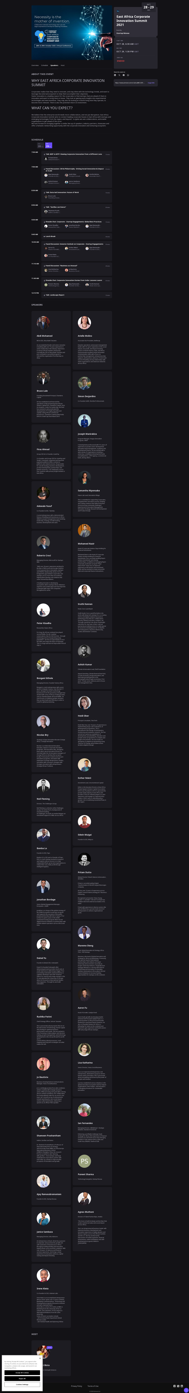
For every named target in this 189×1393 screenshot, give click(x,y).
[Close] (40, 1358)
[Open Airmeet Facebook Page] (174, 1386)
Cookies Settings (22, 1384)
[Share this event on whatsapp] (128, 75)
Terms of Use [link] (93, 1386)
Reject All (22, 1379)
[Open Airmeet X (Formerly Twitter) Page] (178, 1386)
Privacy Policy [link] (76, 1386)
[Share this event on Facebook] (124, 75)
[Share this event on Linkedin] (115, 75)
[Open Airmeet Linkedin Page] (182, 1386)
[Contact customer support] (186, 1390)
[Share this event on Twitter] (119, 75)
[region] (22, 1373)
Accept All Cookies (22, 1373)
